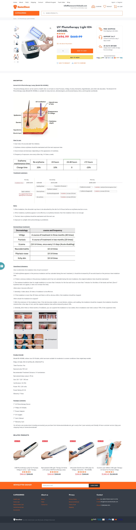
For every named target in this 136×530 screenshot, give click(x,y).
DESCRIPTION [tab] (17, 80)
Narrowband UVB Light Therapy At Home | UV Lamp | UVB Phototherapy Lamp (54, 469)
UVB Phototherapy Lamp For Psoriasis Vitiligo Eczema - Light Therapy (26, 469)
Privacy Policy (73, 499)
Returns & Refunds (74, 502)
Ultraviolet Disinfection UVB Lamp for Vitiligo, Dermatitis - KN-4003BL (82, 469)
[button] (61, 34)
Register (120, 2)
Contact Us (44, 505)
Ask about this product (65, 44)
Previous (23, 42)
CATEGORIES (20, 13)
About (43, 499)
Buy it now (75, 58)
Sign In (113, 2)
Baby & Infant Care (18, 505)
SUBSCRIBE (94, 485)
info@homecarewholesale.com (109, 502)
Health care (16, 499)
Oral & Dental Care (18, 507)
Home (14, 19)
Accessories (16, 510)
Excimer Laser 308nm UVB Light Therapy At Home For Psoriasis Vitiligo (109, 469)
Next (50, 42)
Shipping (71, 507)
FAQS (42, 502)
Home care (16, 502)
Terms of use (72, 505)
